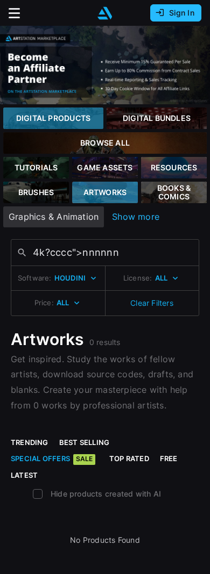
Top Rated (129, 458)
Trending (29, 442)
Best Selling (84, 442)
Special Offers (52, 458)
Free (169, 458)
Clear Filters (151, 302)
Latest (24, 475)
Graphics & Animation (54, 216)
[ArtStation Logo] (105, 13)
